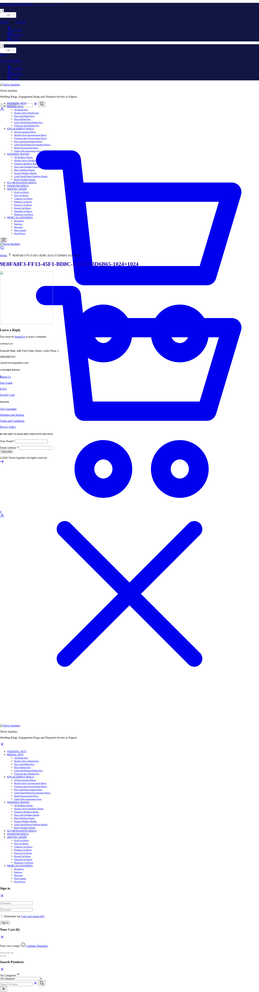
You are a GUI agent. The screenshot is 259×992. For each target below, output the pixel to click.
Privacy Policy (8, 426)
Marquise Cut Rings (23, 214)
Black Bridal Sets (22, 119)
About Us (5, 376)
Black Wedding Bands (24, 179)
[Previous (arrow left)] (1, 956)
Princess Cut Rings (23, 205)
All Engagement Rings (25, 132)
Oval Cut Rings (21, 192)
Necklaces (19, 220)
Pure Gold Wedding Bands (26, 166)
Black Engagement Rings (26, 147)
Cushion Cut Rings (23, 198)
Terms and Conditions (12, 420)
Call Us (4, 22)
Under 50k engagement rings (28, 151)
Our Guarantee (8, 408)
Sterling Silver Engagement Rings (30, 135)
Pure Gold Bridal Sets (24, 116)
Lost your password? (32, 916)
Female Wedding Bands (25, 173)
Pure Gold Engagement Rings (28, 141)
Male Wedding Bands (24, 170)
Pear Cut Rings (21, 195)
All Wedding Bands (23, 157)
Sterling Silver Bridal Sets (26, 113)
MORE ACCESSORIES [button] (20, 217)
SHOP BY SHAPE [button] (17, 189)
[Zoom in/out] (1, 952)
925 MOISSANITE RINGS (21, 182)
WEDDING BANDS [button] (18, 154)
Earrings (18, 224)
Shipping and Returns (12, 414)
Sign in (4, 922)
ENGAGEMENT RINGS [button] (20, 128)
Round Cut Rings (22, 208)
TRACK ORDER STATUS (29, 4)
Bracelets (18, 227)
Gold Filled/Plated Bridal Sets (28, 122)
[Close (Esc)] (12, 952)
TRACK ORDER (10, 61)
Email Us (21, 22)
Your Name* (7, 441)
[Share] (8, 952)
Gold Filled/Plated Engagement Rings (32, 144)
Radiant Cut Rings (23, 201)
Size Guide (6, 382)
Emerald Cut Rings (23, 211)
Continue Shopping (37, 945)
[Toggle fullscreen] (5, 952)
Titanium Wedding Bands (26, 163)
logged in (20, 336)
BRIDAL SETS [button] (15, 106)
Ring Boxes (19, 233)
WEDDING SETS (16, 103)
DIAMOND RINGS (18, 185)
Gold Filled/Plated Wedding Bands (30, 176)
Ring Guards (20, 230)
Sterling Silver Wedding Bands (29, 160)
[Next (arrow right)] (5, 956)
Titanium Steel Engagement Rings (30, 138)
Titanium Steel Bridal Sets (26, 125)
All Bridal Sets (21, 109)
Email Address (9, 447)
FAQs (3, 388)
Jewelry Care (7, 394)
